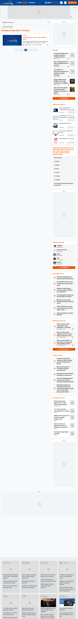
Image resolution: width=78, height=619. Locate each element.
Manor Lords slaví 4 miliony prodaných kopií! (10, 586)
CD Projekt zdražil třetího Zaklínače (61, 432)
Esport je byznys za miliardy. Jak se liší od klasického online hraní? (61, 425)
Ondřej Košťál (28, 44)
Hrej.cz (55, 429)
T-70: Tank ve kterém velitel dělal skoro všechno (61, 410)
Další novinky (64, 98)
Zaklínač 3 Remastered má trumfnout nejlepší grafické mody (61, 417)
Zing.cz (55, 420)
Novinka (25, 35)
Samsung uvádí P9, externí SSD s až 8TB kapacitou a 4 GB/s (66, 614)
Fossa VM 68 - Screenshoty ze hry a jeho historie (10, 613)
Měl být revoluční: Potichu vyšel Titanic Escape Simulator (47, 586)
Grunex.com (57, 406)
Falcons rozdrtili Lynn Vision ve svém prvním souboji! (10, 582)
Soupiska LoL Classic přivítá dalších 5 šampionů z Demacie (67, 583)
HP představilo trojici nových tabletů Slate (34, 38)
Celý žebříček (64, 267)
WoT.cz (55, 412)
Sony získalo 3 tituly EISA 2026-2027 (66, 609)
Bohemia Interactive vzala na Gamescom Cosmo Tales (48, 575)
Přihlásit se (72, 2)
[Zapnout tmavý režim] (65, 2)
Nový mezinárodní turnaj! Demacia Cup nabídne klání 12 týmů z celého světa (67, 589)
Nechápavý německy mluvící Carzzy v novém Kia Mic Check (67, 576)
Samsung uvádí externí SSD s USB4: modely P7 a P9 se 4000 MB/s (48, 610)
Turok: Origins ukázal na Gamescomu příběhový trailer (48, 580)
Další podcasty (64, 349)
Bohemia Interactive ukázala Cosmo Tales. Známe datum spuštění (60, 402)
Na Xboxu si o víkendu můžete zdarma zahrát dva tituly (29, 586)
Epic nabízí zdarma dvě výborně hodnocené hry (28, 609)
